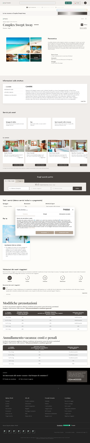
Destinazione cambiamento (51, 413)
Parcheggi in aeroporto (30, 411)
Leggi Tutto (83, 101)
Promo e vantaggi (69, 403)
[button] (87, 153)
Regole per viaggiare (69, 416)
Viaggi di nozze (48, 408)
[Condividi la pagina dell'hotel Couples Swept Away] (86, 19)
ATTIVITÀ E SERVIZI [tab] (8, 92)
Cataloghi (47, 401)
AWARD (7, 406)
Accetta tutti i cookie (64, 232)
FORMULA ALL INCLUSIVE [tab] (10, 95)
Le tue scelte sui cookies (69, 432)
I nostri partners (48, 406)
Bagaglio (27, 408)
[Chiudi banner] (72, 209)
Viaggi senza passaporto (70, 408)
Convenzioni (8, 411)
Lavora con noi (8, 413)
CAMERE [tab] (8, 87)
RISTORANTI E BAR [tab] (8, 89)
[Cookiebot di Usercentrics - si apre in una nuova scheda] (64, 210)
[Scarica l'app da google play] (20, 425)
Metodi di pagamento (30, 406)
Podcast (46, 403)
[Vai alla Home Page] (7, 2)
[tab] (9, 181)
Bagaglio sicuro (48, 416)
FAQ (26, 413)
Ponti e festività (68, 411)
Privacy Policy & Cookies (58, 432)
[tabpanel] (56, 93)
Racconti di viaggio (69, 401)
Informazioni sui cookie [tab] (64, 214)
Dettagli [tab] (45, 214)
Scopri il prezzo (18, 165)
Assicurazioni (28, 403)
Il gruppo (7, 401)
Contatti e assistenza (29, 401)
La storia (7, 403)
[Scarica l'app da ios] (21, 425)
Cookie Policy (31, 227)
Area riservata (8, 408)
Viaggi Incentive (9, 416)
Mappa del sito (28, 416)
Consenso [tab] (25, 214)
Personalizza (44, 232)
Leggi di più (20, 157)
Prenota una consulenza (10, 379)
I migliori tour (68, 413)
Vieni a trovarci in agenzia (26, 379)
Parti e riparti (67, 406)
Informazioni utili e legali (81, 432)
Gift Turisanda (48, 411)
